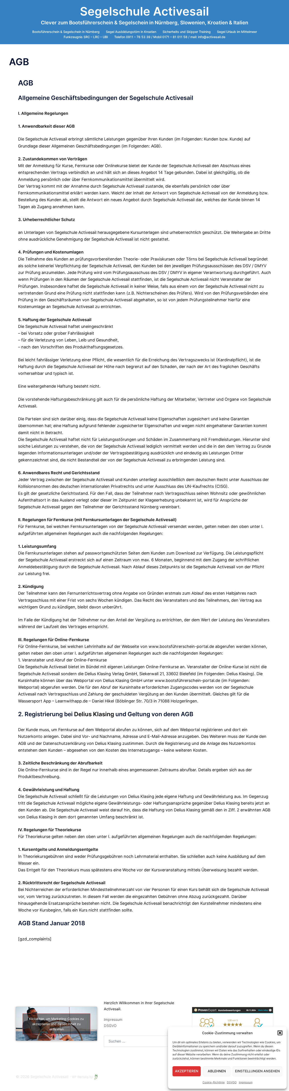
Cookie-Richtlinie (214, 1082)
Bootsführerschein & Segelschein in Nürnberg (66, 32)
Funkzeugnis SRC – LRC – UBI (86, 37)
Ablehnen (217, 1071)
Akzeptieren (186, 1071)
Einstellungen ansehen (257, 1071)
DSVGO (232, 1082)
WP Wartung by (83, 1077)
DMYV (260, 265)
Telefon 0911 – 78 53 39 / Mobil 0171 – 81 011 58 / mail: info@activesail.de (169, 37)
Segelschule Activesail (144, 11)
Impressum (245, 1082)
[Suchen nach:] (137, 1041)
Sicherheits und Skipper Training (187, 32)
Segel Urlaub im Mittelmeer (237, 32)
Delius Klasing (94, 714)
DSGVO (110, 1025)
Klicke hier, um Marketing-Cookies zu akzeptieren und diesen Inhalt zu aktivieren (56, 1024)
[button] (280, 1033)
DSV (247, 265)
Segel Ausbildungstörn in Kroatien (131, 32)
